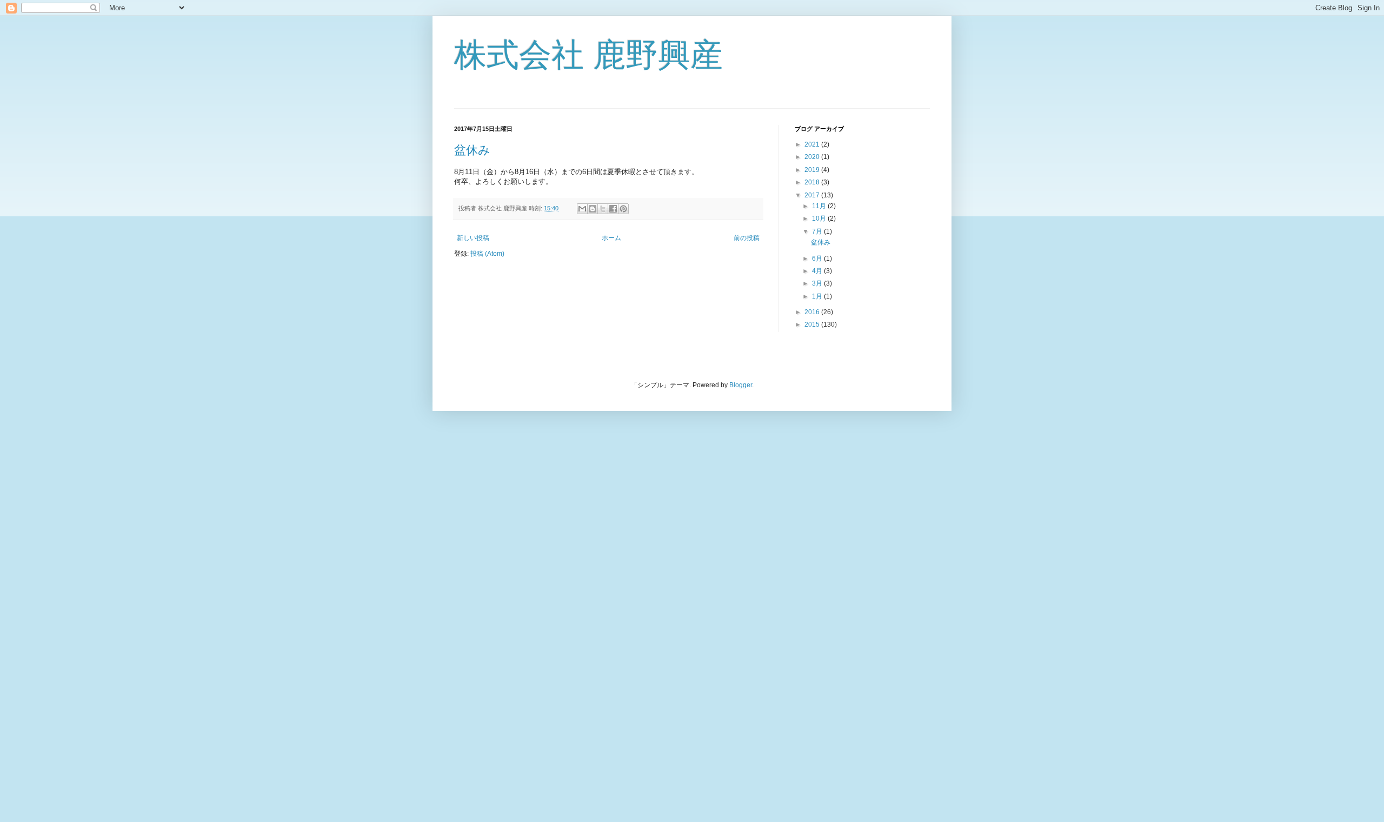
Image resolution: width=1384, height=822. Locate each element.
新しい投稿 (473, 238)
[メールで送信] (582, 208)
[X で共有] (602, 208)
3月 (818, 283)
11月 (820, 206)
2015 (812, 324)
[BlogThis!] (592, 208)
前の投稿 (747, 238)
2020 (812, 157)
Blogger (740, 385)
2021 (812, 144)
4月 (818, 271)
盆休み (472, 150)
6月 (818, 258)
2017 (812, 195)
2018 (812, 182)
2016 (812, 312)
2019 (812, 170)
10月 (820, 218)
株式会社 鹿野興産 (588, 55)
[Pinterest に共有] (623, 208)
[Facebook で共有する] (613, 208)
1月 (818, 296)
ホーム (611, 238)
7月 (818, 231)
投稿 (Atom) (487, 253)
